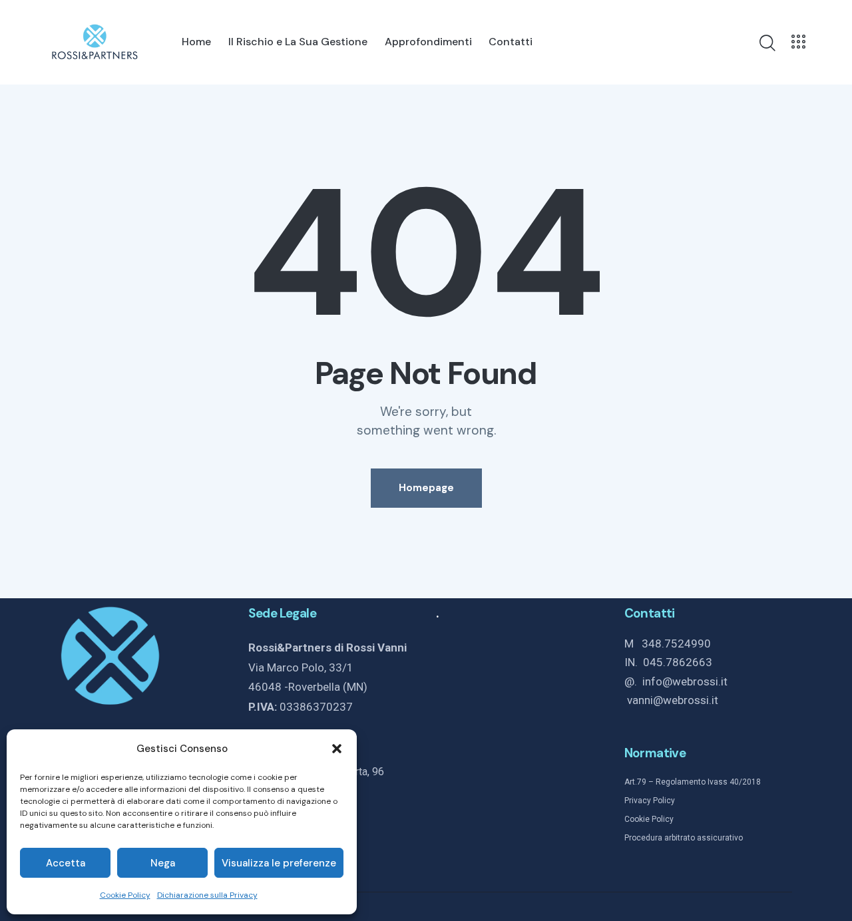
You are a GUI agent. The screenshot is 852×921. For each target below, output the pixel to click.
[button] (336, 748)
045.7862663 (677, 662)
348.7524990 (676, 643)
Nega (162, 863)
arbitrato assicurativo (702, 837)
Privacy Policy (649, 800)
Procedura (643, 837)
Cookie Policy (125, 895)
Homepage (426, 487)
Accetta (65, 863)
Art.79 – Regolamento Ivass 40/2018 (692, 782)
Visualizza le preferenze (279, 863)
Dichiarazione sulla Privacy (207, 895)
